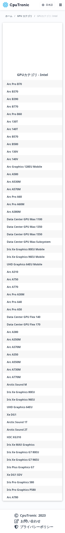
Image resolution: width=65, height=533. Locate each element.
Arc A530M (14, 182)
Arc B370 (12, 91)
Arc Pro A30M (15, 294)
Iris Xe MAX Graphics (20, 445)
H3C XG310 (14, 437)
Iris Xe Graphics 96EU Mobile (25, 257)
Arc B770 (12, 106)
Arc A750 (12, 279)
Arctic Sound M (17, 384)
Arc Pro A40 (14, 302)
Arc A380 (12, 332)
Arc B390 (12, 99)
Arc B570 (12, 136)
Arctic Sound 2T (17, 429)
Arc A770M (14, 377)
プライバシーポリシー (36, 527)
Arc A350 (12, 354)
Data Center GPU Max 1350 (24, 227)
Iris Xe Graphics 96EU (21, 399)
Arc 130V (12, 151)
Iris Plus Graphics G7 (20, 467)
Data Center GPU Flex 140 (23, 317)
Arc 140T (12, 129)
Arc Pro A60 (14, 197)
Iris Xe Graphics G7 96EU (23, 460)
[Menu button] (60, 5)
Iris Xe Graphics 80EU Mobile (25, 249)
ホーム (8, 16)
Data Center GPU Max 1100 (24, 219)
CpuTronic (19, 4)
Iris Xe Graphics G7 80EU (23, 452)
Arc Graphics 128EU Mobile (24, 166)
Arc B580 (12, 144)
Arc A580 (12, 174)
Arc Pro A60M (15, 204)
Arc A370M (14, 347)
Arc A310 (12, 272)
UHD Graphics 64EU (19, 407)
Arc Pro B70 (14, 84)
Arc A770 (12, 287)
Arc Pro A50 (14, 309)
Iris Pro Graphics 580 (20, 482)
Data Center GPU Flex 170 (23, 324)
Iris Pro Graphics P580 (21, 490)
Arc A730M (14, 369)
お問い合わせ (30, 521)
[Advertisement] (33, 50)
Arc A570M (14, 189)
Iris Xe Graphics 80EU (21, 392)
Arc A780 (12, 497)
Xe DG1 (11, 414)
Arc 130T (12, 121)
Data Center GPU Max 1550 (24, 234)
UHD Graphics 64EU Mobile (24, 264)
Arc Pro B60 (14, 114)
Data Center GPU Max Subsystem (29, 242)
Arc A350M (14, 339)
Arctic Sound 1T (17, 422)
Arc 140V (12, 159)
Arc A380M (14, 212)
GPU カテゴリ (24, 16)
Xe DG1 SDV (14, 475)
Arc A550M (14, 362)
